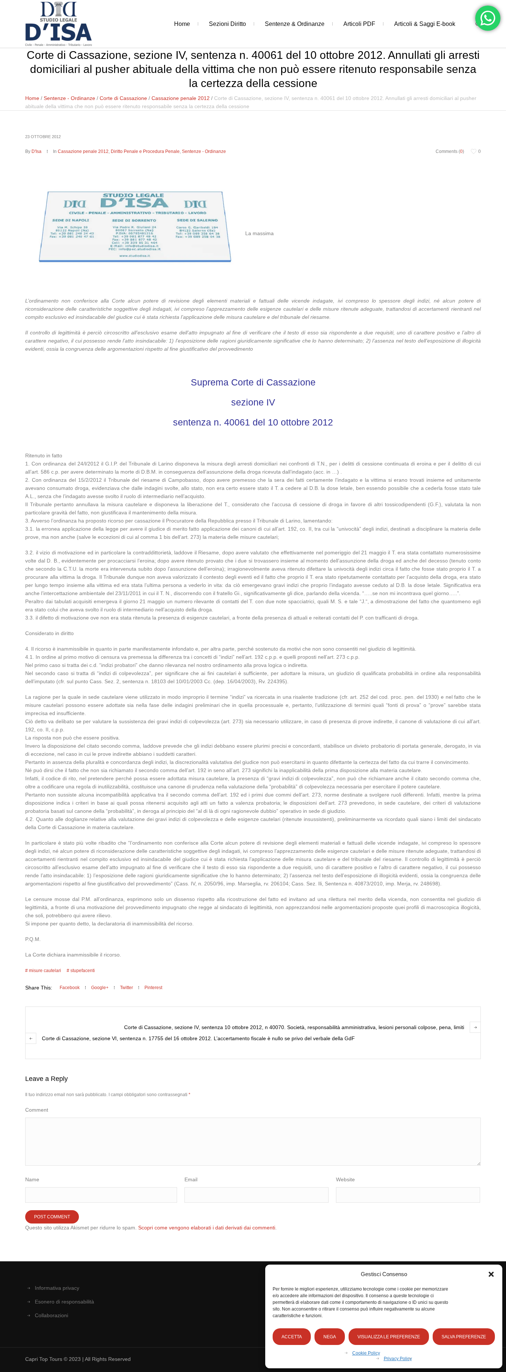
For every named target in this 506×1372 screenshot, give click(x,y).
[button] (491, 1274)
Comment (36, 1110)
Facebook (70, 987)
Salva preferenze (464, 1336)
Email (190, 1179)
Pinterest (153, 987)
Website (345, 1179)
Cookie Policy (366, 1353)
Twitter (126, 987)
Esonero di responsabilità (64, 1302)
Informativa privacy (57, 1288)
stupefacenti (82, 970)
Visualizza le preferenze (388, 1336)
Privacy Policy (398, 1358)
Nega (329, 1336)
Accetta (292, 1336)
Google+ (100, 987)
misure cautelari (45, 970)
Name (32, 1179)
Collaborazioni (51, 1315)
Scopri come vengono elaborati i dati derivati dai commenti (206, 1228)
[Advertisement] (253, 104)
